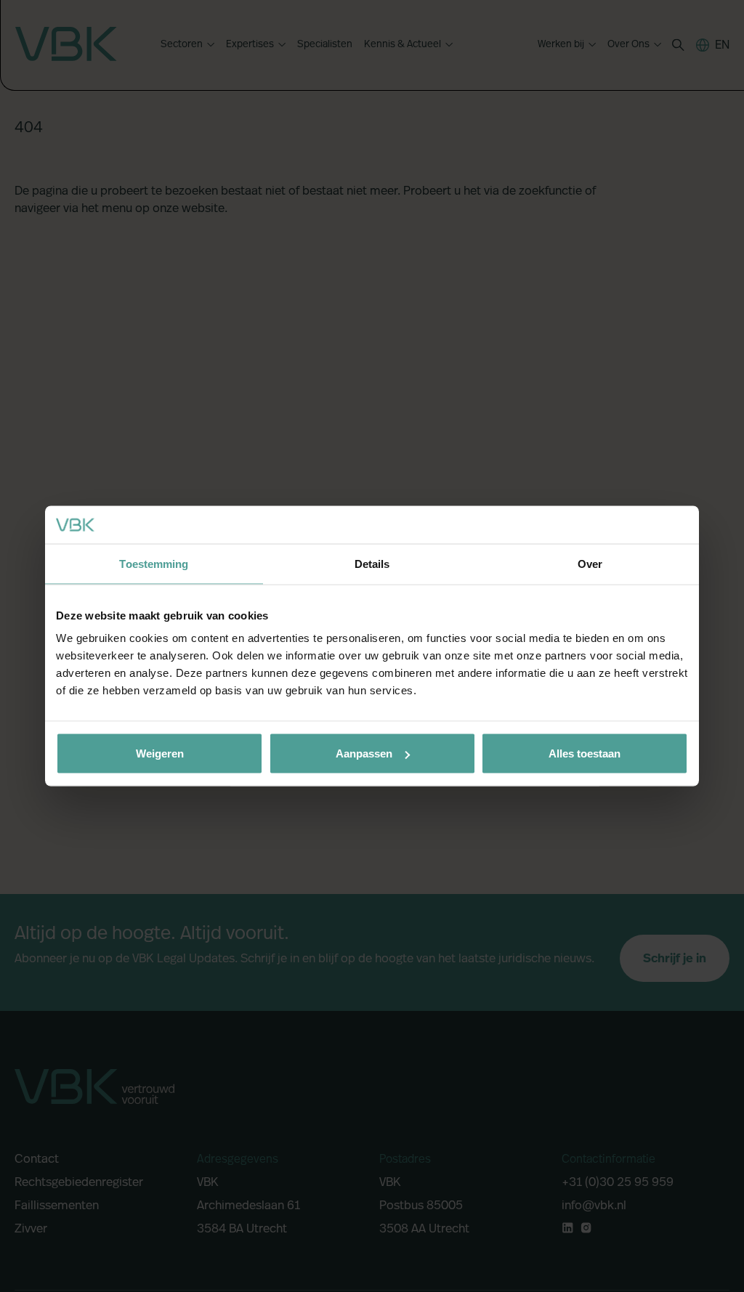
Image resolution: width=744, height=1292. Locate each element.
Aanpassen (364, 753)
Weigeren (160, 753)
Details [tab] (372, 563)
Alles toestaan (584, 753)
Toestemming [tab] (153, 563)
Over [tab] (590, 563)
